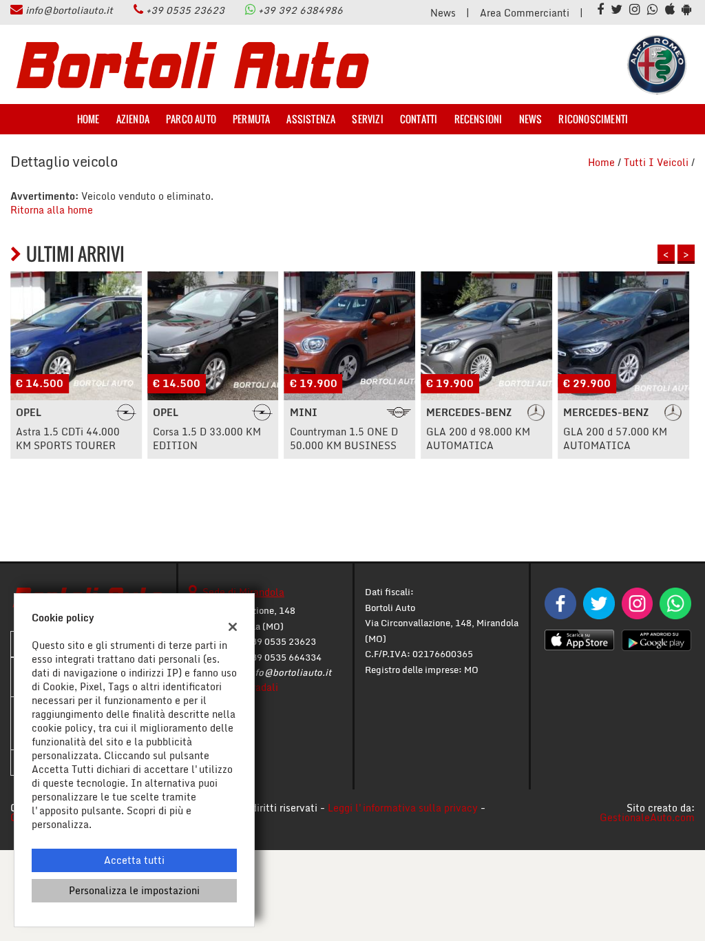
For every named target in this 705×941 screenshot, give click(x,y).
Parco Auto (191, 119)
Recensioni (478, 119)
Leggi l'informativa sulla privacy (403, 808)
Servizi (367, 119)
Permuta (251, 119)
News (443, 13)
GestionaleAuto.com (647, 817)
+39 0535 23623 (185, 10)
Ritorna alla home (51, 210)
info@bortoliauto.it (69, 10)
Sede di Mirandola (243, 592)
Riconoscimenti (593, 119)
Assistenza (310, 119)
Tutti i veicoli (656, 162)
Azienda (132, 119)
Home (88, 119)
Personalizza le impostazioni (134, 890)
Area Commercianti (524, 13)
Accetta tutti (134, 860)
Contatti (419, 119)
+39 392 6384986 (300, 10)
